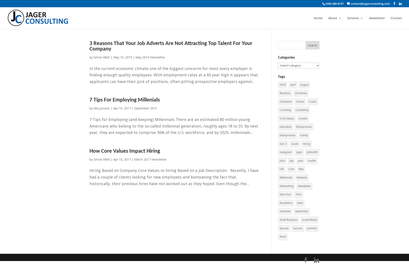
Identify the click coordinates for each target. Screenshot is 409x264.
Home (318, 18)
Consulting (301, 110)
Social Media (309, 220)
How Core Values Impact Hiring (124, 151)
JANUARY (312, 152)
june (300, 160)
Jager (299, 152)
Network (302, 177)
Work (283, 236)
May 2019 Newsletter (150, 57)
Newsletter (377, 18)
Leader (312, 160)
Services (353, 18)
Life (282, 169)
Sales (300, 203)
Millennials (286, 177)
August (304, 85)
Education (286, 127)
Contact (396, 18)
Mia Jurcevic (102, 108)
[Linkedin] (400, 3)
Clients (300, 101)
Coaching (285, 110)
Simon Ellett (102, 57)
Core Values (287, 118)
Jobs (282, 160)
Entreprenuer (288, 135)
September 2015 (145, 108)
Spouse (284, 228)
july (291, 160)
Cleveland (286, 101)
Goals (294, 144)
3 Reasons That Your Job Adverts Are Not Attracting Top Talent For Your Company (170, 46)
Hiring (306, 144)
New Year (285, 194)
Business (285, 93)
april (293, 85)
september (301, 211)
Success (297, 228)
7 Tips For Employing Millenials (124, 100)
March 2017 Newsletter (150, 159)
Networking (287, 186)
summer (312, 228)
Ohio (299, 194)
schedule (285, 211)
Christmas (301, 93)
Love (291, 169)
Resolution (286, 203)
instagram (286, 152)
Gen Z (283, 144)
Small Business (288, 220)
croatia (303, 118)
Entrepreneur (304, 127)
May (301, 169)
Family (304, 135)
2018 (283, 85)
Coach (312, 101)
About (332, 18)
